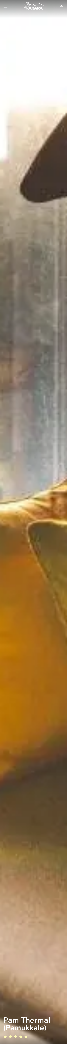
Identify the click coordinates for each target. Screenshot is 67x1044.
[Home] (34, 6)
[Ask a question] (61, 5)
